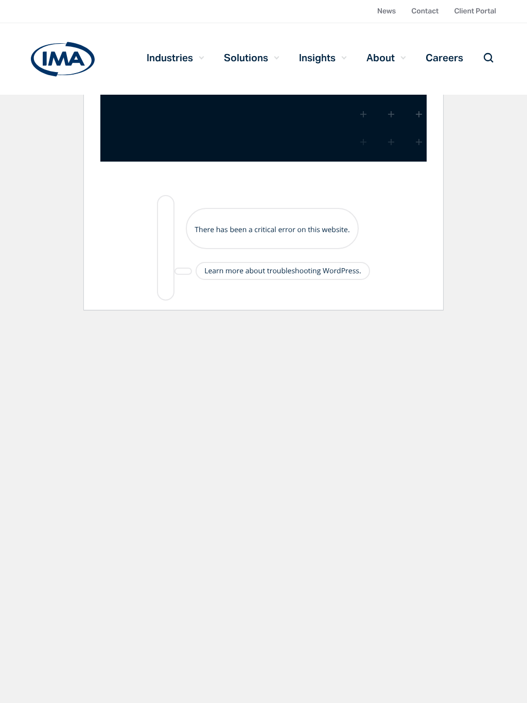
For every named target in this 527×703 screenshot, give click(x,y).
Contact (424, 10)
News (386, 10)
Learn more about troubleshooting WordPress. (282, 271)
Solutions (246, 57)
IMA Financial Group (63, 59)
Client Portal (475, 10)
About (380, 57)
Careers (444, 57)
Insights (317, 57)
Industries (170, 57)
